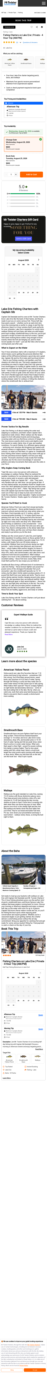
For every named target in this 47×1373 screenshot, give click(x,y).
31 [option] (14, 298)
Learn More (7, 1078)
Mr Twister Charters (34, 1345)
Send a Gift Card (23, 239)
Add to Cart (31, 174)
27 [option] (28, 293)
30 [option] (10, 298)
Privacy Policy (24, 1365)
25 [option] (19, 293)
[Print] (42, 27)
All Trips (3, 12)
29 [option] (37, 293)
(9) (17, 42)
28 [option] (33, 293)
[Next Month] (38, 259)
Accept (35, 1370)
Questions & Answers (30, 42)
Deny (12, 1370)
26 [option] (23, 293)
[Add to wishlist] (32, 27)
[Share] (37, 27)
